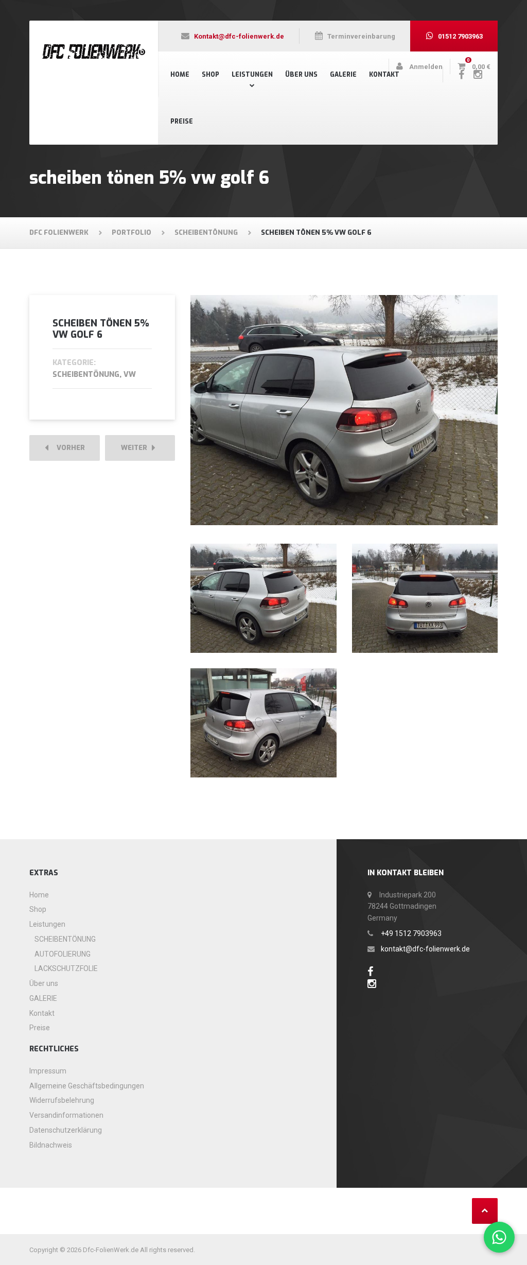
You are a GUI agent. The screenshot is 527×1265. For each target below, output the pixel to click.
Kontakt (384, 75)
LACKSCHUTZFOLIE (66, 968)
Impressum (47, 1071)
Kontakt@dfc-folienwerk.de (239, 36)
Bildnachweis (50, 1145)
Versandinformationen (66, 1115)
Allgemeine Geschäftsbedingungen (86, 1086)
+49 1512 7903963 (411, 933)
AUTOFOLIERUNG (62, 954)
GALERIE (343, 75)
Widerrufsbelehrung (61, 1100)
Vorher (68, 447)
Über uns (301, 75)
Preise (181, 121)
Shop (210, 75)
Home (179, 75)
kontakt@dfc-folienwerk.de (425, 949)
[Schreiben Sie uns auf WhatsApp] (499, 1237)
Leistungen (252, 75)
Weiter (136, 447)
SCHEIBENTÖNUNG (65, 939)
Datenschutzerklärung (65, 1130)
